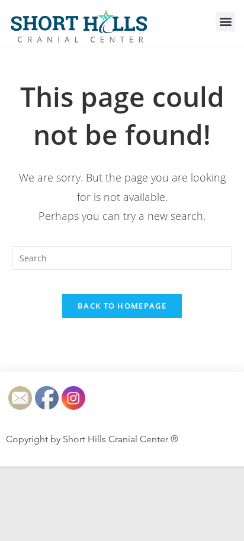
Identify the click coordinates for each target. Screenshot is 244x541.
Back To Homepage (122, 305)
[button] (225, 21)
